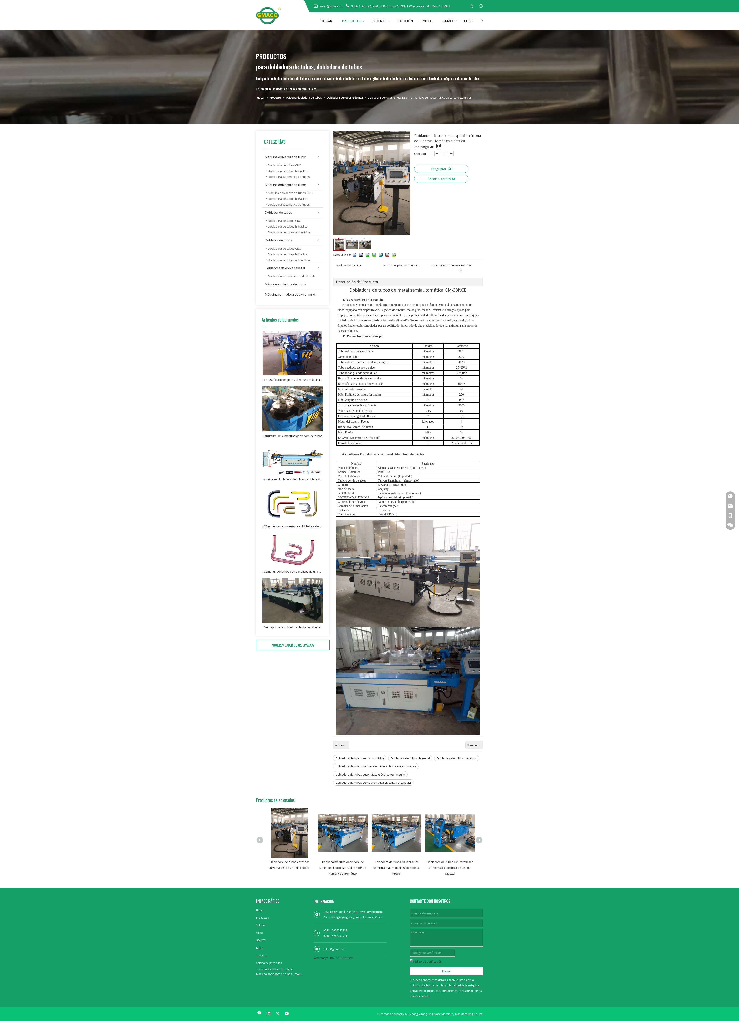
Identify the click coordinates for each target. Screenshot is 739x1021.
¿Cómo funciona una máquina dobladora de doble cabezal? (292, 526)
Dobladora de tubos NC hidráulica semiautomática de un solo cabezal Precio (396, 867)
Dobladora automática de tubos (289, 177)
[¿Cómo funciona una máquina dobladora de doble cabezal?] (292, 504)
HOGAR (326, 21)
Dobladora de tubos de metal (410, 758)
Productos (262, 917)
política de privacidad (269, 963)
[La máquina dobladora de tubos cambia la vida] (292, 459)
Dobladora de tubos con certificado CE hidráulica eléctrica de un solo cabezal (450, 867)
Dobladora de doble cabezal (285, 268)
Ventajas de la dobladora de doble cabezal (292, 627)
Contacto (262, 955)
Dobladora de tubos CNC (284, 165)
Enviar (446, 971)
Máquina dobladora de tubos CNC (290, 193)
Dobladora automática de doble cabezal (294, 276)
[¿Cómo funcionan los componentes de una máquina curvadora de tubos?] (292, 550)
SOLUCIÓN (405, 21)
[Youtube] (287, 1014)
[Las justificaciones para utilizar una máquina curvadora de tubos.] (292, 353)
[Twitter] (278, 1014)
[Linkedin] (268, 1014)
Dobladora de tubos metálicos (457, 758)
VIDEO (428, 21)
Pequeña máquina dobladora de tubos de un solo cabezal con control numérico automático (343, 867)
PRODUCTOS (351, 21)
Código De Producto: (445, 265)
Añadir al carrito (439, 179)
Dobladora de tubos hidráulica (287, 171)
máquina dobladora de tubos (274, 969)
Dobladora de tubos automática (289, 232)
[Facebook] (259, 1014)
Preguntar (438, 169)
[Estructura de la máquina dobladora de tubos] (292, 408)
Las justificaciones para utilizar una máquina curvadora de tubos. (292, 380)
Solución (261, 925)
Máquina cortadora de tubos (285, 284)
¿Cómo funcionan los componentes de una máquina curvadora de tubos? (292, 571)
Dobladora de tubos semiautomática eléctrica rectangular (373, 782)
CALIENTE (379, 21)
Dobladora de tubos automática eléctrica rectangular (370, 774)
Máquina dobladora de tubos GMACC (279, 974)
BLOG (468, 21)
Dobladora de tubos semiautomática (359, 758)
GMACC (448, 21)
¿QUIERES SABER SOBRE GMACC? (292, 645)
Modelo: (341, 265)
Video (259, 932)
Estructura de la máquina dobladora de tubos (292, 436)
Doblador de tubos (278, 212)
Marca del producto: (397, 265)
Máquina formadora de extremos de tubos (294, 294)
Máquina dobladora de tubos (286, 157)
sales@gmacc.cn (333, 949)
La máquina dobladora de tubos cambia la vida (292, 479)
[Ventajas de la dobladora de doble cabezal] (292, 600)
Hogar (260, 910)
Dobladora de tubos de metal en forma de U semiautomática (375, 766)
